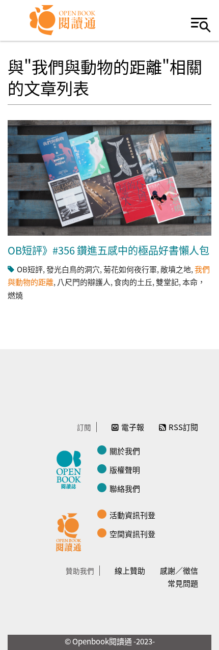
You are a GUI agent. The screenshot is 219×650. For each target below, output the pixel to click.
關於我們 (125, 450)
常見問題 (183, 583)
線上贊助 (130, 570)
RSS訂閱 (183, 426)
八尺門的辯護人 (84, 281)
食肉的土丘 (133, 281)
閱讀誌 (71, 468)
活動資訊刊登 (132, 515)
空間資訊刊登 (132, 533)
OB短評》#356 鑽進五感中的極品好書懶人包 (108, 250)
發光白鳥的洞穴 (73, 269)
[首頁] (63, 20)
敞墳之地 (175, 269)
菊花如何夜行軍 (130, 269)
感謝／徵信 (179, 570)
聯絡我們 (125, 488)
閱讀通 (71, 530)
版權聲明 (125, 469)
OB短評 (30, 269)
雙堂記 (167, 281)
